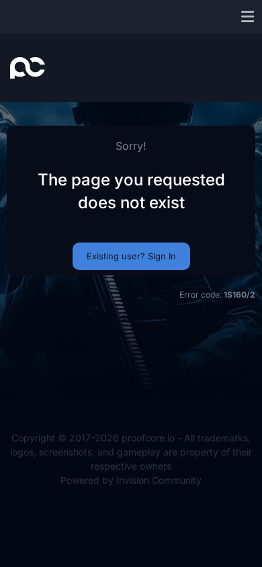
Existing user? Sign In (131, 256)
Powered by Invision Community (131, 480)
